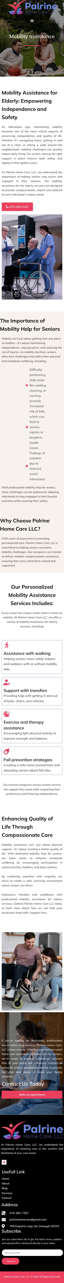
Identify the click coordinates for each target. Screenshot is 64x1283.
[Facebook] (4, 1162)
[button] (32, 21)
